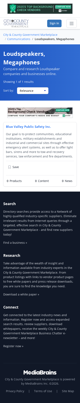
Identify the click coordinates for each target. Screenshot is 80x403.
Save (16, 167)
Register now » (13, 346)
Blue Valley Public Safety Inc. (28, 127)
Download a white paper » (21, 294)
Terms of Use (43, 391)
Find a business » (15, 243)
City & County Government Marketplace (30, 35)
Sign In (54, 23)
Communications (18, 39)
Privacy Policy (15, 391)
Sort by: (8, 90)
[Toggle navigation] (71, 23)
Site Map (68, 391)
